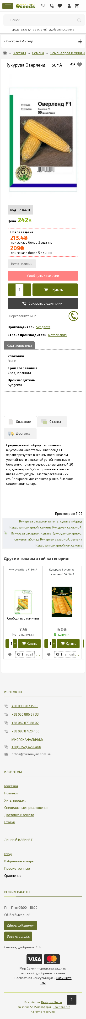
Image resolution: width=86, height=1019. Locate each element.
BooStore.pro (61, 1006)
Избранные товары (19, 861)
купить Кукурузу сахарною (61, 533)
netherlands (57, 335)
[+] (27, 290)
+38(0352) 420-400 (26, 747)
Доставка (23, 433)
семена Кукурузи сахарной (60, 527)
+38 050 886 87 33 (25, 714)
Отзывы (55, 422)
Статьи (9, 822)
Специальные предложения (26, 807)
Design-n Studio (51, 1002)
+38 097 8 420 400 (25, 731)
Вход (8, 854)
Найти (79, 20)
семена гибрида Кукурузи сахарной (41, 539)
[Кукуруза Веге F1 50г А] (38, 654)
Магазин (19, 53)
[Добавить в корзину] (54, 289)
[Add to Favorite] (80, 64)
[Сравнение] (13, 874)
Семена (38, 53)
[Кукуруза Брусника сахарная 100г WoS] (77, 654)
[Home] (5, 53)
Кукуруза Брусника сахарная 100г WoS (62, 572)
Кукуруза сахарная (25, 533)
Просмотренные (17, 868)
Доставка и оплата (19, 815)
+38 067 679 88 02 (25, 723)
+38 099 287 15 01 (24, 706)
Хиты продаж (15, 800)
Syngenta (43, 327)
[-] (12, 290)
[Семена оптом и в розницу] (25, 8)
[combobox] (44, 20)
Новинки (11, 793)
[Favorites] (59, 5)
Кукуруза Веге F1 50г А (23, 569)
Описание (23, 422)
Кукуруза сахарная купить (39, 521)
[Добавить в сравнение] (74, 64)
